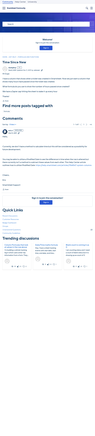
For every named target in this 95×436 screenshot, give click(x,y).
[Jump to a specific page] (91, 125)
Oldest (12, 124)
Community (7, 1)
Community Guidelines (11, 233)
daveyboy (12, 68)
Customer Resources (10, 219)
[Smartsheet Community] (16, 8)
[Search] (87, 8)
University (32, 1)
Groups (5, 226)
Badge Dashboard (9, 223)
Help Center (20, 1)
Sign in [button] (46, 48)
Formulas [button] (7, 111)
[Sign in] (91, 8)
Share (5, 101)
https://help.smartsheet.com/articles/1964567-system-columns (64, 165)
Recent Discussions (9, 216)
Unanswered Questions (47, 230)
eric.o (10, 131)
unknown (37, 70)
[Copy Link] (41, 70)
